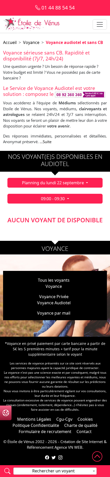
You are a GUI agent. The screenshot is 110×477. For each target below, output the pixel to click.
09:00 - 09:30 (53, 198)
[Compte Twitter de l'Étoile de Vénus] (54, 457)
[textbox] (55, 471)
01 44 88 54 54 (57, 7)
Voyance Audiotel (54, 303)
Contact (84, 431)
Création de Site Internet (81, 441)
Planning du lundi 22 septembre (53, 183)
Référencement (40, 447)
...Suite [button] (45, 141)
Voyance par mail (53, 313)
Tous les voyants (54, 280)
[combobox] (55, 471)
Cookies (85, 419)
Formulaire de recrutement (45, 431)
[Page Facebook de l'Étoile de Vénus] (47, 457)
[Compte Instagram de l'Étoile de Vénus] (60, 457)
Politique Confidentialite (36, 425)
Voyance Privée (54, 296)
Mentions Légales (34, 419)
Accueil (10, 42)
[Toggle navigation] (100, 24)
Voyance (31, 42)
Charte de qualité (80, 425)
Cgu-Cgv (64, 419)
